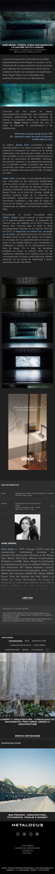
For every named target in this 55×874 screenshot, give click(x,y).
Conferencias (12, 650)
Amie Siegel (9, 543)
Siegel (17, 123)
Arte (27, 641)
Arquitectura (39, 641)
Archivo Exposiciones (27, 736)
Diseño (25, 650)
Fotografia (37, 650)
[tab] (16, 641)
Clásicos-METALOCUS (20, 645)
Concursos (39, 645)
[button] (4, 694)
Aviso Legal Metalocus (44, 868)
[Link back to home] (27, 827)
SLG (50, 148)
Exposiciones (15, 641)
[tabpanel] (27, 695)
